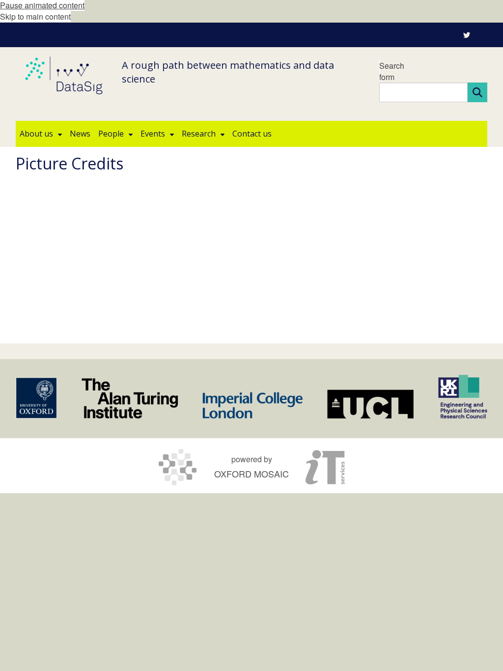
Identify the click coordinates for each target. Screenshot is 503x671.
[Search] (477, 92)
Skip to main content (35, 16)
